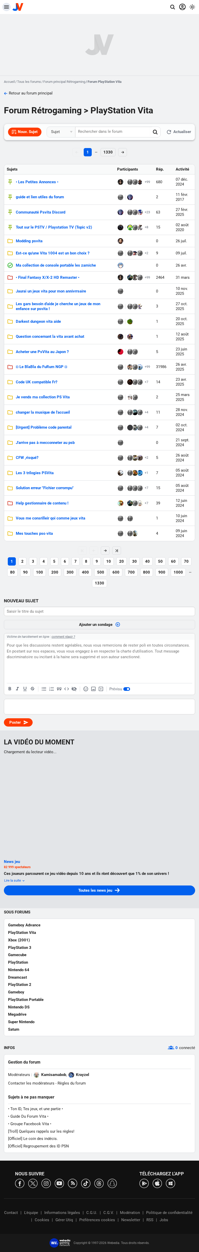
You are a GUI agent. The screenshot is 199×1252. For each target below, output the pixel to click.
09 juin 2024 (181, 533)
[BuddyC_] (135, 488)
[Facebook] (19, 1183)
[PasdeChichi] (135, 503)
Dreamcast (17, 977)
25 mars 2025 (183, 397)
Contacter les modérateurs (31, 1083)
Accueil (9, 82)
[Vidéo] (101, 689)
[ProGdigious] (135, 182)
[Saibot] (120, 382)
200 (54, 572)
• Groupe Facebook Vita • (29, 1124)
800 (146, 572)
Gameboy (16, 992)
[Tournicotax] (130, 427)
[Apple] (157, 1183)
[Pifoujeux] (140, 503)
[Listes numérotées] (51, 689)
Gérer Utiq (64, 1220)
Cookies (42, 1220)
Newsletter (130, 1220)
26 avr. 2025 (181, 367)
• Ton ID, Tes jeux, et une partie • (35, 1109)
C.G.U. (91, 1212)
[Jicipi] (140, 182)
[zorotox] (135, 427)
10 (108, 561)
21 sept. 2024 (182, 442)
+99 (147, 182)
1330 (108, 152)
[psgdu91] (120, 291)
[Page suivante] (105, 550)
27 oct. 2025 (182, 306)
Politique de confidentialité (169, 1212)
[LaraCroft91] (130, 182)
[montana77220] (130, 518)
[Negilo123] (135, 412)
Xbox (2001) (19, 940)
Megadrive (17, 1014)
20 (121, 561)
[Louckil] (140, 306)
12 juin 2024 (181, 503)
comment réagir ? (63, 637)
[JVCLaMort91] (120, 473)
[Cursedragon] (140, 227)
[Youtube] (59, 1183)
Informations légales (62, 1212)
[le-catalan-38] (130, 412)
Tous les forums (29, 82)
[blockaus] (140, 382)
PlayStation (18, 962)
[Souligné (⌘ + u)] (25, 689)
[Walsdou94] (135, 306)
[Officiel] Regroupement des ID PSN (38, 1146)
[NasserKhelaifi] (130, 367)
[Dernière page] (116, 550)
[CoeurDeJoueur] (130, 382)
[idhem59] (140, 473)
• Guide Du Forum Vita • (28, 1116)
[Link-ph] (130, 277)
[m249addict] (120, 336)
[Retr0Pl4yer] (120, 351)
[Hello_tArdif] (140, 458)
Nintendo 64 (18, 970)
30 (134, 561)
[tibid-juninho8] (135, 458)
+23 (147, 212)
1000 (178, 572)
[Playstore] (144, 1183)
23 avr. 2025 (181, 382)
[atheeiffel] (130, 227)
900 (161, 572)
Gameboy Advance (24, 925)
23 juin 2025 (181, 351)
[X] (33, 1183)
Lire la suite (13, 880)
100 (39, 572)
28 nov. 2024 (182, 412)
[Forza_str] (120, 227)
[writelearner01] (120, 397)
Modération (130, 1212)
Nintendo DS (19, 1007)
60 (173, 561)
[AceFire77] (120, 503)
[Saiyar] (120, 182)
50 (160, 561)
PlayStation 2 (19, 984)
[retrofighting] (140, 427)
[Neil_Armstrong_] (140, 412)
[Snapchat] (112, 1183)
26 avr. (181, 265)
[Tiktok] (85, 1183)
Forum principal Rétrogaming (64, 82)
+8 (146, 227)
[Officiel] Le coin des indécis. (33, 1138)
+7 (146, 382)
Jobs (164, 1220)
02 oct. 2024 (182, 427)
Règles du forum (72, 1083)
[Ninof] (140, 367)
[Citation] (59, 689)
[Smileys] (86, 689)
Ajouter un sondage (95, 624)
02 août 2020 (182, 227)
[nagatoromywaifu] (120, 265)
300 (70, 572)
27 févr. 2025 (182, 212)
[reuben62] (130, 488)
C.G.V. (108, 1212)
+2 (146, 253)
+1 (146, 473)
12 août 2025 (182, 336)
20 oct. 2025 (182, 321)
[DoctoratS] (130, 253)
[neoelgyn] (120, 367)
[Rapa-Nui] (135, 533)
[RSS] (72, 1183)
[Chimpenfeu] (120, 427)
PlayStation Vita (22, 932)
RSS (149, 1220)
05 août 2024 (182, 473)
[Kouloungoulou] (120, 412)
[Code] (66, 689)
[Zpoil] (130, 197)
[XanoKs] (135, 367)
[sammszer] (130, 473)
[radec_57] (130, 212)
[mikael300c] (130, 351)
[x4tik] (140, 212)
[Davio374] (120, 306)
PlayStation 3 (19, 947)
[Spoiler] (74, 689)
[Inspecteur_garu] (135, 212)
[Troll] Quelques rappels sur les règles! (41, 1131)
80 (12, 572)
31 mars (183, 277)
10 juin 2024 (181, 518)
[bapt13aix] (120, 241)
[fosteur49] (135, 277)
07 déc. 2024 (182, 182)
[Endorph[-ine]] (130, 397)
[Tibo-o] (135, 473)
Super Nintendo (21, 1022)
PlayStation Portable (26, 999)
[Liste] (44, 689)
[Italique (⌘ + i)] (17, 689)
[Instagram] (46, 1183)
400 (85, 572)
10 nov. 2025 (182, 291)
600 (115, 572)
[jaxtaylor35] (130, 336)
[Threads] (99, 1183)
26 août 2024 (182, 458)
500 (100, 572)
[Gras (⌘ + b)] (10, 689)
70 (186, 561)
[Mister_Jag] (140, 253)
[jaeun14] (135, 382)
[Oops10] (140, 277)
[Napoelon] (130, 321)
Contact (11, 1212)
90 (25, 572)
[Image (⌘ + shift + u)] (93, 689)
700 (131, 572)
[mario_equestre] (120, 488)
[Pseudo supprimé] (135, 227)
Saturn (13, 1029)
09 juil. (181, 253)
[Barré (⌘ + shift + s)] (32, 689)
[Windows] (170, 1183)
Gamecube (17, 955)
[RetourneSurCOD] (135, 253)
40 (147, 561)
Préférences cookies (97, 1220)
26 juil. (181, 241)
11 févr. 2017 (182, 197)
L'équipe (31, 1212)
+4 (146, 412)
